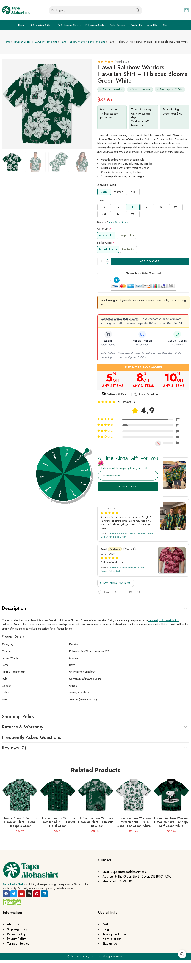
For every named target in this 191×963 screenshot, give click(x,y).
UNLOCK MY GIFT (128, 486)
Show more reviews (115, 583)
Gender (106, 185)
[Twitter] (13, 893)
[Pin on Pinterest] (130, 592)
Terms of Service (18, 943)
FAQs (106, 924)
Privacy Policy (16, 939)
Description (14, 608)
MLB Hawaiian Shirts (40, 25)
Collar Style (104, 229)
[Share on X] (115, 592)
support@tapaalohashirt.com (129, 872)
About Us (152, 25)
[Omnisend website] (95, 515)
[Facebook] (6, 893)
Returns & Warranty (22, 726)
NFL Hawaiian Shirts (94, 25)
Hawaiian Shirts (21, 42)
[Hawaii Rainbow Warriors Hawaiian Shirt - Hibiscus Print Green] (96, 795)
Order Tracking (117, 25)
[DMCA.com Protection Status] (12, 902)
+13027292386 (123, 881)
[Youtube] (21, 893)
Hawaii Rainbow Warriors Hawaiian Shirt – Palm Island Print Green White (133, 822)
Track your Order (114, 934)
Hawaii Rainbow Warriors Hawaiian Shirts (82, 42)
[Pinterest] (36, 893)
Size (101, 200)
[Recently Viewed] (182, 954)
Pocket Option (105, 243)
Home (21, 25)
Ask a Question (148, 394)
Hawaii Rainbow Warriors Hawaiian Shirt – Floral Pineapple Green (20, 822)
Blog (165, 25)
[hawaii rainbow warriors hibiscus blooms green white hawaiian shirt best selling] (47, 104)
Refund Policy (16, 934)
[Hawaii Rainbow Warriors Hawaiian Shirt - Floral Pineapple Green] (20, 795)
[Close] (158, 443)
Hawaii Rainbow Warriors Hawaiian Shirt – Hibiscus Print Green (95, 822)
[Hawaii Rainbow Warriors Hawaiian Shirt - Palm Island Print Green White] (133, 795)
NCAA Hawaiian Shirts (67, 25)
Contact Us (136, 25)
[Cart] (186, 10)
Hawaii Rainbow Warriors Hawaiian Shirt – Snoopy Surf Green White (171, 822)
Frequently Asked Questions (31, 737)
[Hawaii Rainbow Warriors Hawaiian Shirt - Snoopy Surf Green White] (171, 795)
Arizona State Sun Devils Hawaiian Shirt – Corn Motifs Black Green (127, 535)
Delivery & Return (117, 394)
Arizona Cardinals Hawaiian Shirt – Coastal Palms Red (124, 569)
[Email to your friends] (138, 592)
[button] (143, 402)
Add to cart (150, 261)
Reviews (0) (14, 747)
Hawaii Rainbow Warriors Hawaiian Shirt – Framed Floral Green (58, 822)
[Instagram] (29, 893)
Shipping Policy (18, 716)
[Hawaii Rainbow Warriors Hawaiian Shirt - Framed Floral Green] (58, 795)
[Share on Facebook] (123, 592)
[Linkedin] (44, 893)
